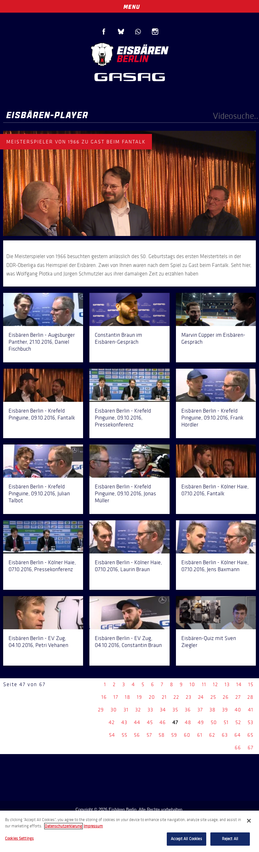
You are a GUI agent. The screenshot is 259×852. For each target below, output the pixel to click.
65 (250, 735)
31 (126, 709)
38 (212, 709)
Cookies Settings (19, 838)
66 (238, 747)
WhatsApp (138, 31)
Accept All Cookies (186, 838)
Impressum (93, 826)
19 (139, 697)
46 (163, 722)
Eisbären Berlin (129, 53)
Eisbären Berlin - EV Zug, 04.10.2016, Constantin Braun (128, 642)
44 (137, 722)
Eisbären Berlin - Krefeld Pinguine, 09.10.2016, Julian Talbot (39, 493)
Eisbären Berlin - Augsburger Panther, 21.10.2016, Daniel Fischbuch (42, 341)
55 (124, 735)
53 (250, 722)
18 (127, 697)
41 (250, 709)
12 (215, 684)
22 (176, 697)
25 (213, 697)
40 (238, 709)
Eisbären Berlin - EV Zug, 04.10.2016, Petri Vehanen (38, 642)
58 (162, 735)
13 (227, 684)
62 (212, 735)
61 (199, 735)
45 (150, 722)
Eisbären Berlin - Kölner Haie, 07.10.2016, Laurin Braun (128, 566)
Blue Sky (121, 31)
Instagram (155, 31)
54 (112, 735)
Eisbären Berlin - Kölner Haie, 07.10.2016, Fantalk (215, 490)
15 (250, 684)
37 (200, 709)
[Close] (249, 821)
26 (226, 697)
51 (226, 722)
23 (188, 697)
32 (138, 709)
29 (101, 709)
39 (225, 709)
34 (163, 709)
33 (150, 709)
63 (225, 735)
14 (239, 684)
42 (112, 722)
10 (192, 684)
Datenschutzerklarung (63, 826)
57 (149, 735)
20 (152, 697)
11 (204, 684)
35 (175, 709)
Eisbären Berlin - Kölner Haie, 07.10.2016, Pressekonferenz (42, 566)
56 (137, 735)
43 (124, 722)
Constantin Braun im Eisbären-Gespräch (118, 338)
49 (201, 722)
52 (238, 722)
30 (114, 709)
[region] (129, 831)
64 (237, 735)
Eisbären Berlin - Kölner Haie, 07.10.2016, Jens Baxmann (215, 566)
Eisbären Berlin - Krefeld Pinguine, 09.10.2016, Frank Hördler (212, 417)
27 (238, 697)
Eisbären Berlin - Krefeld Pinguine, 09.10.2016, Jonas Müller (125, 493)
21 (164, 697)
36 (188, 709)
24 (201, 697)
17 (115, 697)
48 (188, 722)
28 (250, 697)
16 (104, 697)
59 (174, 735)
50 (214, 722)
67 (250, 747)
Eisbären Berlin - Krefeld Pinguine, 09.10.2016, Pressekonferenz (123, 417)
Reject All (230, 838)
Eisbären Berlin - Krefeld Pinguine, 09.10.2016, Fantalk (42, 414)
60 (187, 735)
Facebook (104, 31)
